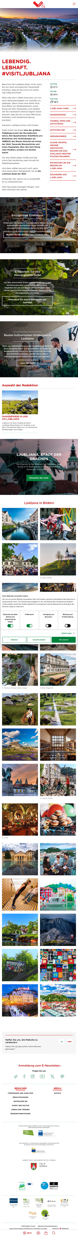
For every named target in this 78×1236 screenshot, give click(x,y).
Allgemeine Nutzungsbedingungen (47, 1226)
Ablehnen (14, 639)
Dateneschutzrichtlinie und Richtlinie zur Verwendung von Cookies (28, 1228)
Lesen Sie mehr (27, 363)
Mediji (57, 1088)
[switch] (29, 625)
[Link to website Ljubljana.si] (39, 1166)
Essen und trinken (20, 1109)
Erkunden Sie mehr (39, 478)
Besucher (21, 1088)
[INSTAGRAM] (32, 1076)
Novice (57, 1093)
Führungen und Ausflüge (20, 1093)
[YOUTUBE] (42, 1076)
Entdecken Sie (20, 1101)
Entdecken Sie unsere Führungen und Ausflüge (27, 301)
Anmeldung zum (39, 1065)
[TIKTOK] (16, 1076)
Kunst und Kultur (20, 1105)
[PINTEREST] (62, 1076)
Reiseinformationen (20, 1114)
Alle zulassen (63, 639)
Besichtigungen (20, 1097)
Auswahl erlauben (39, 639)
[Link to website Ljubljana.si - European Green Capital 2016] (26, 1186)
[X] (52, 1076)
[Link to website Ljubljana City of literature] (49, 1185)
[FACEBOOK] (24, 1076)
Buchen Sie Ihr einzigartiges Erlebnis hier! (27, 234)
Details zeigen (67, 633)
